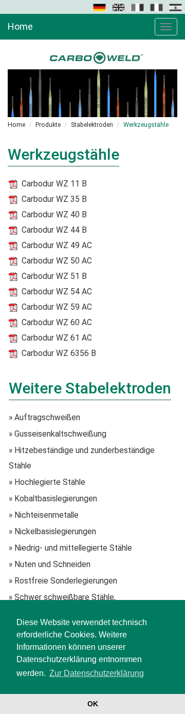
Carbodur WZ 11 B (54, 184)
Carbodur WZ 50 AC (57, 261)
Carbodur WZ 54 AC (57, 291)
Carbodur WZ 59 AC (57, 307)
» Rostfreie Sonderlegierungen (63, 581)
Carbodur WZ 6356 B (59, 353)
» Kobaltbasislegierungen (53, 498)
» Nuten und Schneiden (49, 564)
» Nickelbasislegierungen (52, 531)
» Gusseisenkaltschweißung (57, 434)
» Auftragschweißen (44, 417)
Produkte (48, 124)
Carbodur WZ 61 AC (57, 338)
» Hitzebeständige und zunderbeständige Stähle (82, 458)
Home (20, 26)
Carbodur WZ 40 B (54, 214)
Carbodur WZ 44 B (54, 230)
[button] (100, 6)
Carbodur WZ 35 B (54, 199)
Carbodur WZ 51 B (54, 276)
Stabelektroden (92, 124)
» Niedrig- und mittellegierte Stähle (70, 548)
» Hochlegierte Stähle (47, 482)
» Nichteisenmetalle (44, 515)
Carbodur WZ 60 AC (57, 322)
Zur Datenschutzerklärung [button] (96, 673)
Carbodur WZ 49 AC (57, 245)
